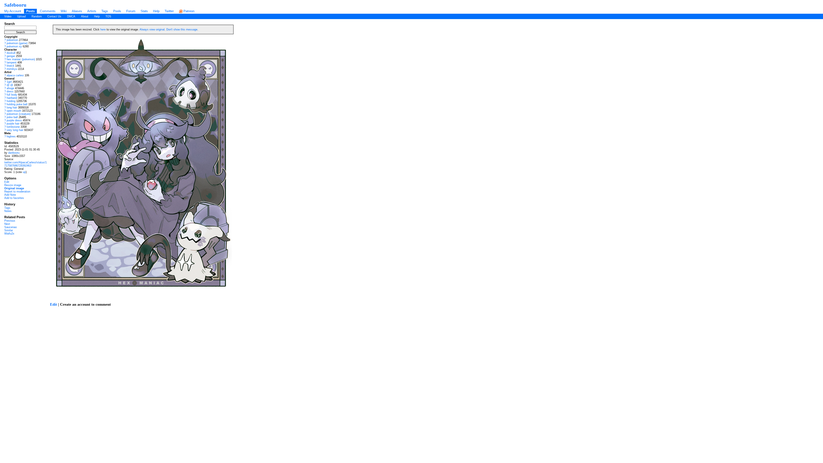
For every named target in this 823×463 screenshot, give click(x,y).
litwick (10, 65)
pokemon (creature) (19, 114)
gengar (11, 56)
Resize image (12, 185)
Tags (104, 11)
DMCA (71, 16)
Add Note (10, 194)
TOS (108, 16)
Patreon (188, 11)
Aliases (77, 11)
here (103, 29)
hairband (12, 97)
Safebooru (15, 5)
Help (156, 11)
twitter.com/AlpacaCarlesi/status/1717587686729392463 (25, 164)
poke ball (12, 117)
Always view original (152, 29)
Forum (130, 11)
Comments (48, 11)
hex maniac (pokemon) (21, 59)
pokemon (12, 40)
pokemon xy (14, 46)
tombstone (13, 126)
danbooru (14, 152)
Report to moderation (17, 191)
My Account (12, 11)
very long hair (15, 130)
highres (11, 136)
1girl (9, 81)
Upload (21, 16)
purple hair (13, 123)
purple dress (14, 120)
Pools (117, 11)
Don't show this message (181, 29)
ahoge (10, 88)
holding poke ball (17, 104)
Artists (91, 11)
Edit (6, 181)
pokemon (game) (17, 43)
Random (37, 16)
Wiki (64, 11)
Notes (8, 211)
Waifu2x (9, 233)
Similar (8, 230)
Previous (9, 220)
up (24, 172)
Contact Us (54, 16)
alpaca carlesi (15, 75)
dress (10, 91)
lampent (12, 62)
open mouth (14, 110)
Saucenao (10, 227)
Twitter (169, 11)
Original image (14, 188)
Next (7, 223)
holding (11, 101)
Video (7, 16)
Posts (30, 11)
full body (12, 94)
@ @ (10, 85)
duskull (11, 52)
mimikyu (12, 69)
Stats (144, 11)
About (84, 16)
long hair (12, 107)
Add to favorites (14, 198)
